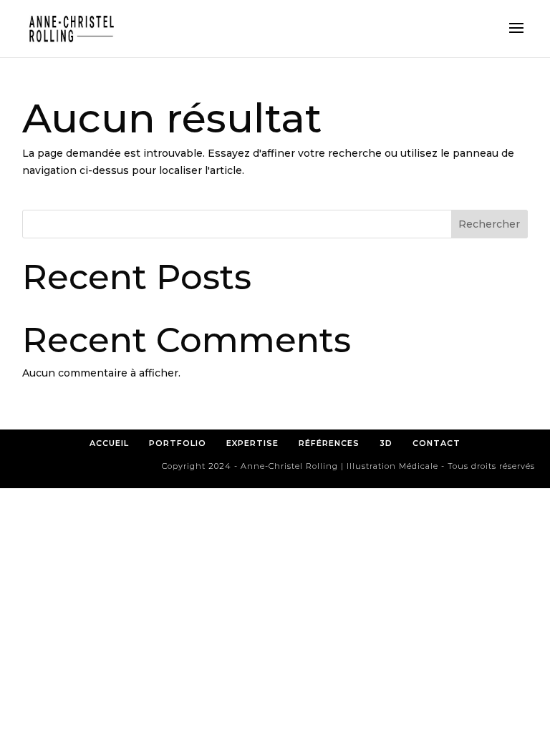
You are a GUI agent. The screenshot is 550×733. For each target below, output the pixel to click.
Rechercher (489, 224)
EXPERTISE (252, 443)
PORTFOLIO (177, 443)
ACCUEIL (109, 443)
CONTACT (436, 443)
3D (386, 443)
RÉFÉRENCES (333, 443)
